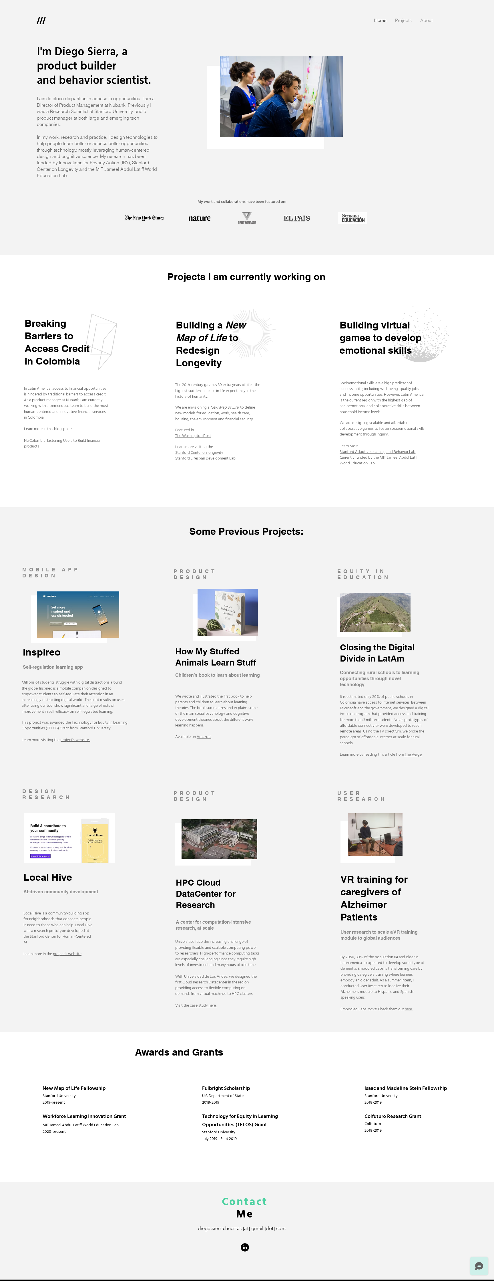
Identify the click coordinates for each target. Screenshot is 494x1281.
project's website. (75, 740)
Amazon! (204, 737)
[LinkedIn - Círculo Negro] (245, 1247)
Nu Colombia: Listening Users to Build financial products (62, 443)
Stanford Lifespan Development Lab (205, 458)
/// (41, 20)
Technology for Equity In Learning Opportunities (75, 725)
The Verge (413, 754)
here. (409, 1009)
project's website (67, 954)
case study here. (203, 1005)
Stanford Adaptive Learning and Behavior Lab (377, 452)
